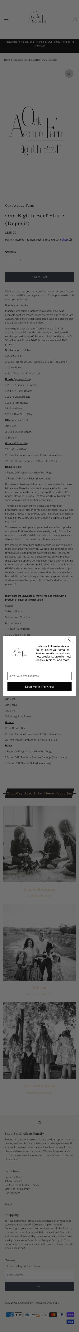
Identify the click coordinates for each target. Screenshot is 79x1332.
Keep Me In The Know (39, 686)
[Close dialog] (69, 640)
